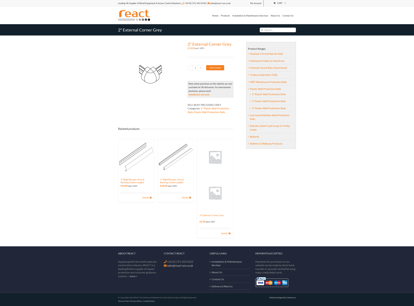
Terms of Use (123, 301)
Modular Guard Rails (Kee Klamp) (268, 67)
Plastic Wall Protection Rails (209, 112)
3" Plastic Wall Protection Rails (269, 108)
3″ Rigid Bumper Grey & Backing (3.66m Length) (132, 181)
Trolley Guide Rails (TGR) (264, 74)
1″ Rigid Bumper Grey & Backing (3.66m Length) (172, 181)
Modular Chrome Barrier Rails (266, 53)
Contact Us (218, 279)
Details (145, 197)
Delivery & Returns (222, 286)
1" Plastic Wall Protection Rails (269, 94)
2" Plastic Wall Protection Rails (269, 101)
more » (133, 276)
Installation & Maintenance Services (227, 263)
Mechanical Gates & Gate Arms (267, 60)
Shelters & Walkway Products (266, 143)
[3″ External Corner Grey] (215, 175)
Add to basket (215, 67)
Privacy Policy (136, 301)
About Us (217, 272)
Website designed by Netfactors (282, 297)
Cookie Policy (149, 301)
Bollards (254, 136)
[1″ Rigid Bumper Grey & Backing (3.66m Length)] (176, 157)
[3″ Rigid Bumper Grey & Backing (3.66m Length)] (136, 157)
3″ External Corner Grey (212, 215)
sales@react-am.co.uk (220, 3)
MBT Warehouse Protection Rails (268, 81)
